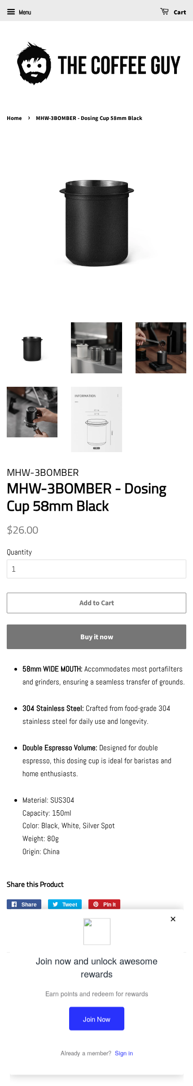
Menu (24, 12)
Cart (179, 12)
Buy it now (96, 637)
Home (14, 118)
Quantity (19, 552)
